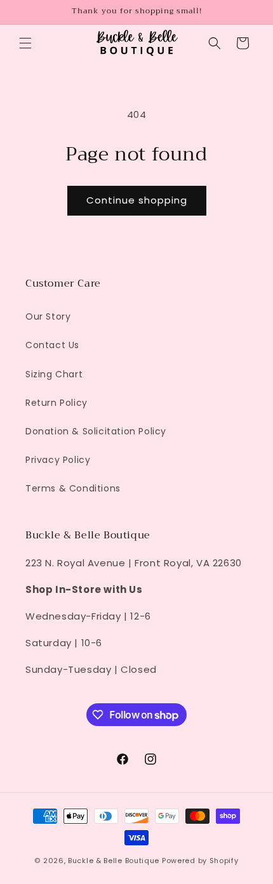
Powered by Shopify (200, 860)
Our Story (47, 316)
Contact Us (52, 345)
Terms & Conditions (73, 488)
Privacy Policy (57, 459)
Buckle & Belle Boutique (113, 860)
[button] (25, 43)
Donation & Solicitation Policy (95, 431)
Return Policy (56, 402)
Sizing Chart (54, 374)
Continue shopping (136, 200)
